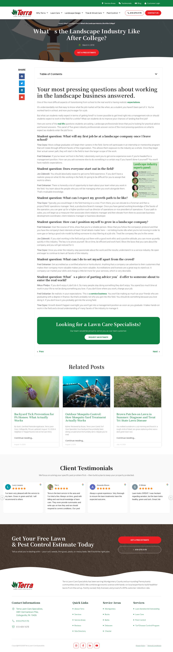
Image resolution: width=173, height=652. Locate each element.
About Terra (79, 609)
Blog (65, 23)
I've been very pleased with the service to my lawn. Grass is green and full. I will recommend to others (22, 496)
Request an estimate (98, 337)
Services (77, 614)
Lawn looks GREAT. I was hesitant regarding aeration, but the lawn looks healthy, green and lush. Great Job (147, 496)
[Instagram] (76, 645)
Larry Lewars (17, 485)
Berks (107, 620)
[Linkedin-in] (90, 645)
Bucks (107, 614)
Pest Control (112, 13)
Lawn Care (55, 13)
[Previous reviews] (2, 497)
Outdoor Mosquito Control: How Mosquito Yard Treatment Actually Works (85, 417)
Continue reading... (23, 438)
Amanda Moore (103, 485)
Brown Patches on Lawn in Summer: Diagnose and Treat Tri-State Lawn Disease (136, 417)
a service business (98, 293)
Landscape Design (73, 13)
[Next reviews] (171, 497)
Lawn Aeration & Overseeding (147, 609)
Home (60, 23)
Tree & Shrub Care (93, 13)
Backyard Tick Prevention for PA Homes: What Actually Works (34, 417)
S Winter (142, 485)
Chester (108, 631)
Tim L (57, 485)
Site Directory (80, 631)
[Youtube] (96, 645)
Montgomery (110, 609)
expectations (133, 102)
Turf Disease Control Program (147, 625)
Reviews (77, 625)
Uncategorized (74, 23)
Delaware (108, 625)
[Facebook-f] (83, 645)
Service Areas (79, 620)
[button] (22, 76)
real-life (61, 123)
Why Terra (40, 13)
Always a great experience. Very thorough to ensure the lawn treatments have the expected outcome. (107, 496)
